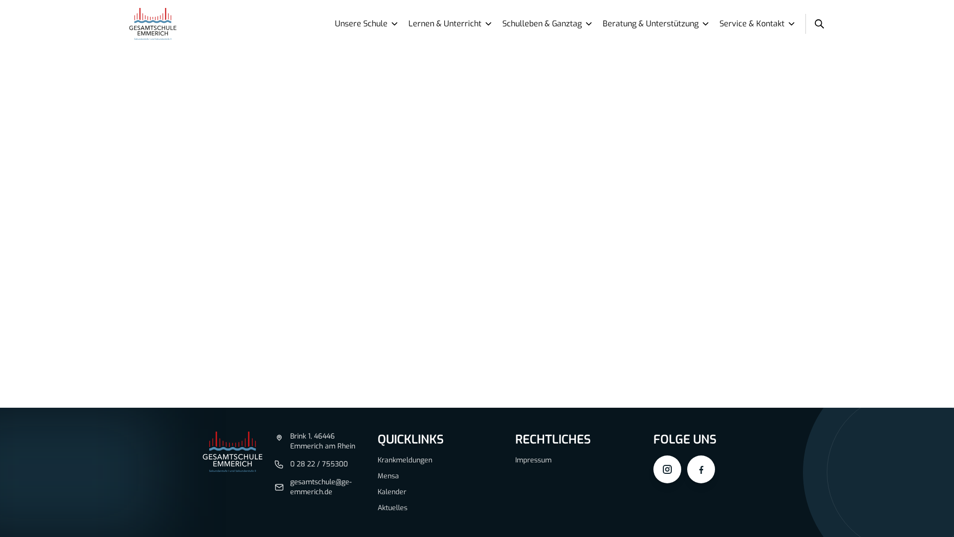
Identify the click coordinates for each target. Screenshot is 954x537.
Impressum (533, 460)
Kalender (392, 492)
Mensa (388, 476)
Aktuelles (392, 508)
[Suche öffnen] (819, 23)
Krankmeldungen (405, 460)
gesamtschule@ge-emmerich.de (321, 487)
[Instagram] (667, 469)
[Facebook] (701, 469)
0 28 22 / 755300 (319, 464)
